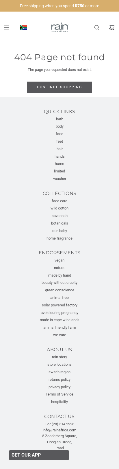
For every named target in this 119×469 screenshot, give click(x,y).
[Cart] (111, 27)
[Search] (96, 27)
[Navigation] (6, 27)
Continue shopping (59, 87)
